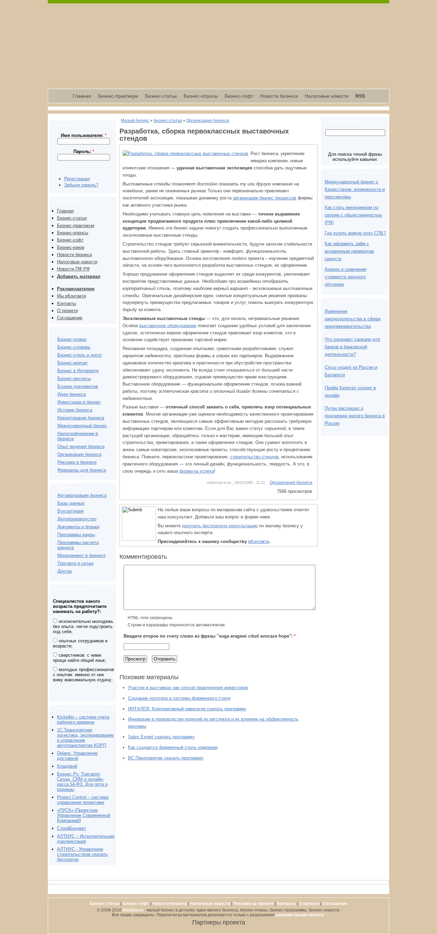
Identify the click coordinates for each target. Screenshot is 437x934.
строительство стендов (254, 456)
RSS (360, 96)
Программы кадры (76, 534)
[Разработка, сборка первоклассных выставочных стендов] (185, 153)
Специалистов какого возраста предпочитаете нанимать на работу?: (80, 606)
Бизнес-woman (72, 362)
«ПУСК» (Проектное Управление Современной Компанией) (83, 815)
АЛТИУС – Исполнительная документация (85, 839)
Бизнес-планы (71, 339)
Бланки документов (77, 386)
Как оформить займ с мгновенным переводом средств (349, 251)
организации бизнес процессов (264, 197)
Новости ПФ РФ (73, 268)
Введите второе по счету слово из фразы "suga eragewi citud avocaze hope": (210, 636)
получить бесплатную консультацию (220, 525)
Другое (64, 571)
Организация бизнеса (79, 454)
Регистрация (77, 178)
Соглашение (69, 317)
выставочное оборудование (167, 325)
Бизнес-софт (239, 96)
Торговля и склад (75, 563)
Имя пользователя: (84, 135)
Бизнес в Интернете (78, 370)
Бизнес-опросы (201, 96)
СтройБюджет (71, 828)
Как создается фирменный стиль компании (172, 747)
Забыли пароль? (81, 184)
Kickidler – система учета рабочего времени (83, 719)
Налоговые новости (327, 96)
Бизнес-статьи (161, 96)
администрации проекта (300, 914)
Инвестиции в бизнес (79, 402)
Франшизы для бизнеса (81, 470)
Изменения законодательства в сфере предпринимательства (353, 319)
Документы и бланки (78, 526)
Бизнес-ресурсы (74, 378)
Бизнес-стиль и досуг (79, 355)
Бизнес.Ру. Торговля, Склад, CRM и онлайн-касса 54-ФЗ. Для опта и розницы (82, 781)
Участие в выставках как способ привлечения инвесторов (188, 687)
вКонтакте (258, 541)
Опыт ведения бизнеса (80, 446)
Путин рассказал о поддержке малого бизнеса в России (355, 416)
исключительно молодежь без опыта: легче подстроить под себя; (83, 626)
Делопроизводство (76, 518)
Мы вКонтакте (71, 295)
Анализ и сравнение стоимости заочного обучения (345, 277)
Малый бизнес (135, 120)
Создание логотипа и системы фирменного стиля (179, 698)
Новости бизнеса (279, 96)
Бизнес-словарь (73, 347)
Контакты (66, 303)
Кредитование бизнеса (80, 417)
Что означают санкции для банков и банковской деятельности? (352, 347)
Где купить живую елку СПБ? (355, 233)
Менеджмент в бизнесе (81, 555)
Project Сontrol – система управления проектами (83, 800)
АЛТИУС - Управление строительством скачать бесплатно (82, 854)
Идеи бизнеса (71, 394)
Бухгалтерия (70, 511)
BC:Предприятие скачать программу (165, 758)
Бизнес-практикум (118, 96)
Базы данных (71, 503)
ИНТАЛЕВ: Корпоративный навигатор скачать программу (187, 708)
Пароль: (83, 151)
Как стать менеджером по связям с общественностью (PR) (353, 215)
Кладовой (67, 766)
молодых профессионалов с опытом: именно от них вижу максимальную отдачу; (83, 674)
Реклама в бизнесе (77, 462)
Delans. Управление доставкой (77, 756)
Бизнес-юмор (70, 247)
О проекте (67, 310)
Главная (82, 96)
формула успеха (196, 471)
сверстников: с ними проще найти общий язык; (79, 658)
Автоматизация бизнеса (82, 495)
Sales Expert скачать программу (161, 736)
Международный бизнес (82, 425)
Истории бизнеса (74, 410)
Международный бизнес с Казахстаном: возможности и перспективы (355, 189)
